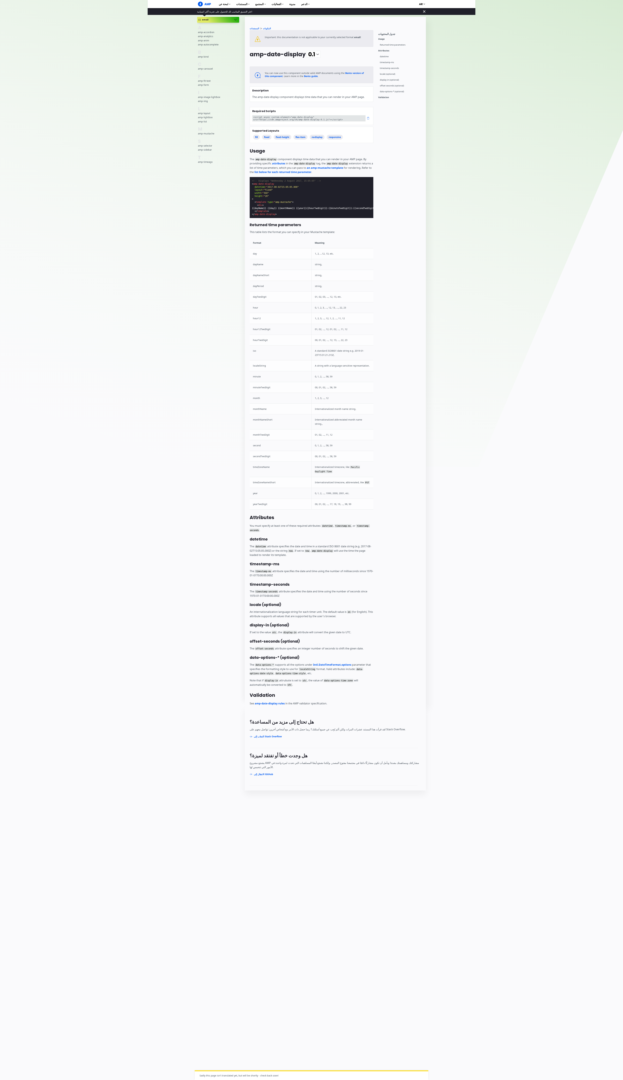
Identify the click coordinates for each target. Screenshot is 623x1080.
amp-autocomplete (208, 44)
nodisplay (317, 137)
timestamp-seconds (389, 68)
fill (256, 137)
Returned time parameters (392, 44)
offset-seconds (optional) (392, 85)
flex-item (300, 137)
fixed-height (282, 137)
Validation (383, 97)
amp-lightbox (205, 117)
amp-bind (203, 56)
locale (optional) (387, 74)
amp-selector (205, 145)
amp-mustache (206, 133)
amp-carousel (205, 68)
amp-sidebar (205, 149)
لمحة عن (223, 4)
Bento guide (311, 76)
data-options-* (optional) (392, 91)
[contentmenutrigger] (400, 35)
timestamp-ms (387, 62)
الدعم (304, 4)
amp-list (202, 121)
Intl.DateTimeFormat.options (332, 664)
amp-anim (203, 40)
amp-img (203, 101)
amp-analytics (205, 36)
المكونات (267, 28)
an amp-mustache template (325, 168)
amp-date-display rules (270, 703)
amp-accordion (206, 32)
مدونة (292, 4)
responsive (335, 137)
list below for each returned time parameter (282, 172)
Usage (381, 39)
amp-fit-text (204, 80)
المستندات (241, 4)
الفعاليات (276, 4)
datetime (384, 56)
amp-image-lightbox (209, 96)
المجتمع (259, 4)
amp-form (203, 84)
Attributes (383, 50)
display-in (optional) (389, 79)
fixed (266, 137)
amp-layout (204, 113)
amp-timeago (205, 161)
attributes (278, 163)
